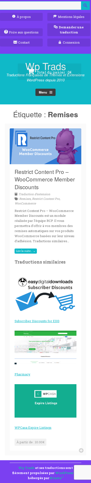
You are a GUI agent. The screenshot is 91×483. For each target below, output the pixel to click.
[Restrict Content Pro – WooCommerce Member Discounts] (45, 161)
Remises (25, 199)
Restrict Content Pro (46, 199)
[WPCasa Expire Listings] (45, 401)
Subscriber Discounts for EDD (37, 321)
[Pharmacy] (45, 347)
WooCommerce (25, 203)
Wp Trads (26, 468)
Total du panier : (54, 72)
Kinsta (55, 478)
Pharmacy (22, 374)
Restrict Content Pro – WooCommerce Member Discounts (45, 179)
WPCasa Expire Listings (33, 427)
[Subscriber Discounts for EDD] (45, 294)
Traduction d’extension (34, 194)
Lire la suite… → (25, 251)
